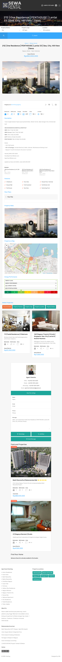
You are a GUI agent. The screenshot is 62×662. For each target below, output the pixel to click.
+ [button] (6, 245)
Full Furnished (27, 185)
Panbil (51, 576)
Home (26, 43)
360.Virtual (37, 572)
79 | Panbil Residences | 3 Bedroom (16, 334)
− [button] (6, 248)
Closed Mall (9, 185)
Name (13, 397)
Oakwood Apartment (7, 597)
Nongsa (44, 576)
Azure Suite (5, 574)
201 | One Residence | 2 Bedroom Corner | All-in (27, 170)
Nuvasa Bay (5, 595)
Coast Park (5, 583)
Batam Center (33, 43)
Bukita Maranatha (7, 579)
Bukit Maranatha (6, 577)
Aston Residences (7, 572)
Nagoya (36, 576)
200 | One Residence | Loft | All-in (12, 170)
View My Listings (31, 393)
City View (26, 182)
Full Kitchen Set (46, 185)
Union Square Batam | (12, 632)
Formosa (4, 586)
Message (14, 417)
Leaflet (44, 273)
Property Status (5, 27)
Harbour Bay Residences (8, 588)
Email (13, 404)
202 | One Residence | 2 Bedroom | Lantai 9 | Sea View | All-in (46, 171)
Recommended (7, 306)
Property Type (25, 27)
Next (56, 78)
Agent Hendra (31, 377)
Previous (5, 78)
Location (44, 27)
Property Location (39, 306)
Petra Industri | (11, 635)
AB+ (59, 656)
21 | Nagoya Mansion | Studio (22, 534)
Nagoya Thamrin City (7, 592)
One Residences (6, 599)
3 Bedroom (9, 182)
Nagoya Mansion (6, 590)
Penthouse (9, 188)
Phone (14, 410)
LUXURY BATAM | (13, 643)
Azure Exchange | (9, 640)
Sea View (26, 188)
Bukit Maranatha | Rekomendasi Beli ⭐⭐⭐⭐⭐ (30, 480)
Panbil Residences (7, 602)
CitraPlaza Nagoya (7, 581)
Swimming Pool (46, 188)
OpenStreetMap (49, 273)
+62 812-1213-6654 (33, 380)
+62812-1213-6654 (49, 5)
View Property (16, 327)
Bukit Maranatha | (15, 629)
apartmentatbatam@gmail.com (33, 388)
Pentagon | (10, 637)
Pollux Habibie (6, 604)
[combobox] (10, 30)
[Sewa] (11, 9)
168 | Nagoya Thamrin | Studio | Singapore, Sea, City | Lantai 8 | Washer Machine (44, 336)
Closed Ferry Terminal (47, 182)
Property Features (18, 306)
